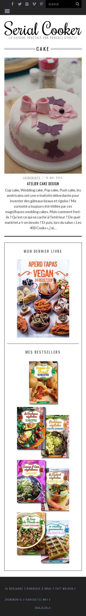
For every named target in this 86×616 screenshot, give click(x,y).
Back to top (42, 607)
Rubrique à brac (39, 588)
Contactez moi (37, 599)
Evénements (32, 177)
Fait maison (64, 588)
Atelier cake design (43, 183)
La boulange (14, 588)
